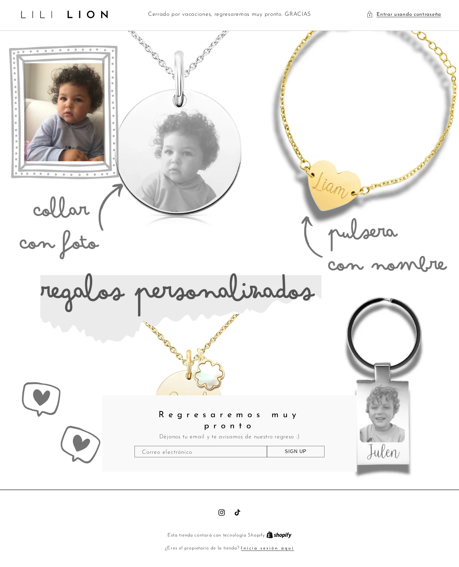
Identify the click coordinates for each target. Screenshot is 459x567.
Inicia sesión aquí (267, 548)
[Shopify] (279, 535)
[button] (403, 14)
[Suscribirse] (295, 451)
